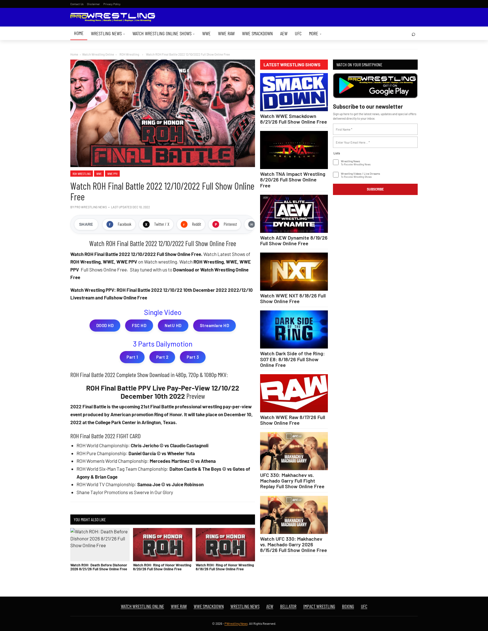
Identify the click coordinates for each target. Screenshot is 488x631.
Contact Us (77, 4)
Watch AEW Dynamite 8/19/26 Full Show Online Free (294, 240)
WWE (206, 33)
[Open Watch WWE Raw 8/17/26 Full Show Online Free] (294, 393)
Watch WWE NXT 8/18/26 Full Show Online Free (293, 298)
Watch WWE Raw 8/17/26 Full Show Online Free (292, 420)
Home (79, 33)
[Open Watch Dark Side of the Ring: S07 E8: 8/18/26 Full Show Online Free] (294, 329)
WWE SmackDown (257, 33)
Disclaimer (93, 4)
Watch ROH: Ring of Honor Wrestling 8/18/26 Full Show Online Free (225, 567)
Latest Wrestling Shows (292, 64)
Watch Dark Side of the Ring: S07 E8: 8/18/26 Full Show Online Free (292, 359)
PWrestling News (236, 623)
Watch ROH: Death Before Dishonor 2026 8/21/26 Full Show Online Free (98, 567)
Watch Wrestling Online (98, 54)
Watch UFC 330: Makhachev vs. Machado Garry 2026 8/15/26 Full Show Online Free (293, 544)
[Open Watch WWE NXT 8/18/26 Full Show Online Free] (294, 272)
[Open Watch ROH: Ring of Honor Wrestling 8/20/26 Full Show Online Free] (162, 544)
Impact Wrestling (319, 606)
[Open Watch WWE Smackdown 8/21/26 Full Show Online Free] (294, 92)
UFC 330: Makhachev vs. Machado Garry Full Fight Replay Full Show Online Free (292, 480)
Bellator (288, 606)
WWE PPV (112, 174)
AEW (283, 33)
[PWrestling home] (112, 17)
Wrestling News (108, 33)
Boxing (348, 606)
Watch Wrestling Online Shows (163, 33)
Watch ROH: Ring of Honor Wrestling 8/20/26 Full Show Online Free (162, 567)
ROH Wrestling (82, 174)
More (315, 33)
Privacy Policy (112, 4)
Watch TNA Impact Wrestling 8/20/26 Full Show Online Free (292, 179)
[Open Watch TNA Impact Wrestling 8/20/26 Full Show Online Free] (294, 150)
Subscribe (375, 189)
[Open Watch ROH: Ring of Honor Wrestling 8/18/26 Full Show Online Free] (225, 544)
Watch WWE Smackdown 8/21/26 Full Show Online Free (293, 119)
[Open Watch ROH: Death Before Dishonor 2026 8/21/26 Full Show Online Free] (100, 544)
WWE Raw (226, 33)
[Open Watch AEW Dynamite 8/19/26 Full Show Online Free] (294, 214)
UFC (298, 33)
